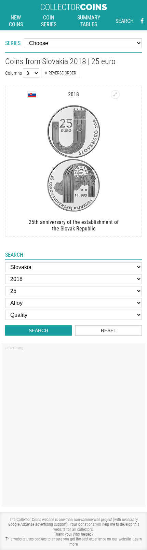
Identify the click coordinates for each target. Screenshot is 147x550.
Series (13, 43)
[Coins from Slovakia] (31, 94)
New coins (16, 21)
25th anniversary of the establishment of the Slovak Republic (74, 225)
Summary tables (88, 21)
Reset (109, 330)
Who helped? (83, 534)
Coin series (48, 21)
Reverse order (62, 73)
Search (125, 21)
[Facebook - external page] (142, 21)
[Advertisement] (73, 427)
